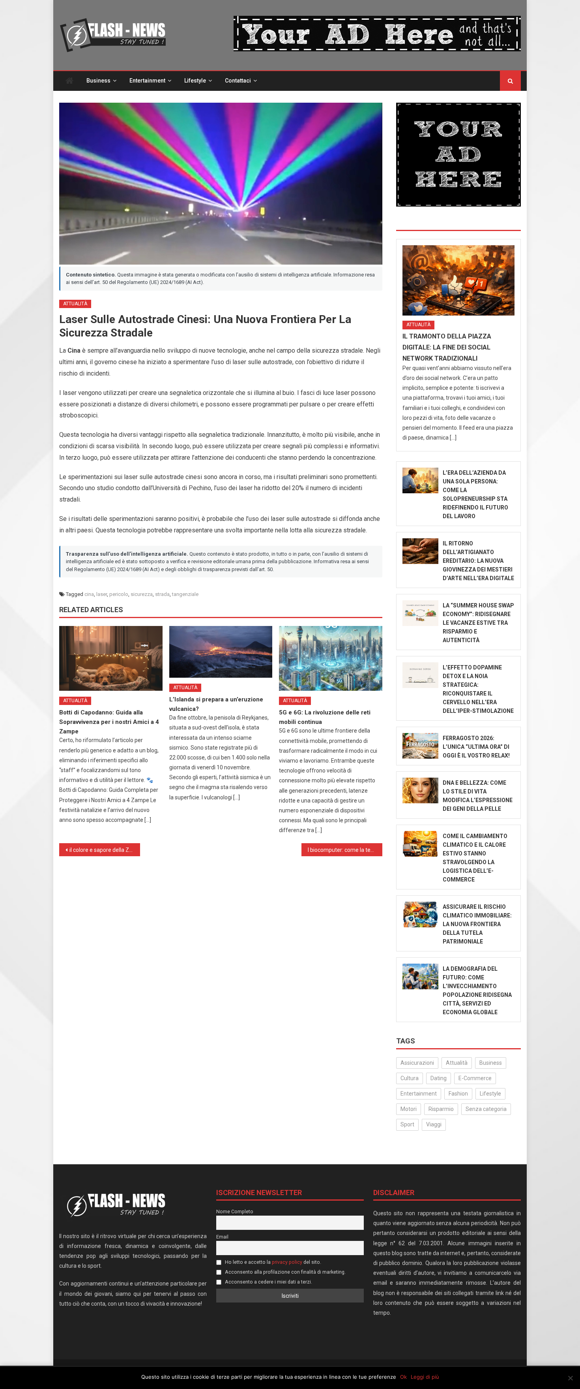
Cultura (409, 1078)
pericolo (118, 594)
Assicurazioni (417, 1063)
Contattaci (238, 80)
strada (162, 594)
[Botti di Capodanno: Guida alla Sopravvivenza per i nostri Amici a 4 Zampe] (111, 658)
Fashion (458, 1093)
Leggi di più (425, 1377)
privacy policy (287, 1262)
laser (101, 594)
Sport (407, 1124)
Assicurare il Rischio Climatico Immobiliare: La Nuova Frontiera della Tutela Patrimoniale (477, 924)
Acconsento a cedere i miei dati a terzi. (268, 1282)
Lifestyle (195, 80)
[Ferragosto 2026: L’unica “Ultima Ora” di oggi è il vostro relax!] (420, 746)
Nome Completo (234, 1211)
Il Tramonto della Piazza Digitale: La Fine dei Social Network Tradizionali (446, 347)
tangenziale (185, 594)
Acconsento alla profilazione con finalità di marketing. (285, 1272)
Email (222, 1237)
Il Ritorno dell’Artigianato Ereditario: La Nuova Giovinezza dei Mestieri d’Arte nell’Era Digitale (478, 560)
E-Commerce (475, 1078)
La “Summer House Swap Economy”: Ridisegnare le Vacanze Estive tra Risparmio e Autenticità (478, 622)
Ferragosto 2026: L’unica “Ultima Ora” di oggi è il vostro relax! (476, 747)
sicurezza (142, 594)
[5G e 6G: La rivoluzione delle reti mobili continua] (330, 658)
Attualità (75, 303)
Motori (408, 1109)
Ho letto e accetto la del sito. (272, 1262)
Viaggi (434, 1124)
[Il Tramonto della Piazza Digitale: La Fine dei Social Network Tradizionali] (458, 280)
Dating (438, 1078)
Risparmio (441, 1109)
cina (89, 594)
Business (98, 80)
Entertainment (147, 80)
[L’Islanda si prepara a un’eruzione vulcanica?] (221, 652)
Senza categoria (486, 1109)
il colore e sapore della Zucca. (104, 850)
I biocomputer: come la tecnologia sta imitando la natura (345, 850)
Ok (403, 1377)
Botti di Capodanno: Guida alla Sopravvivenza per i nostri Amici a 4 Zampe (109, 722)
